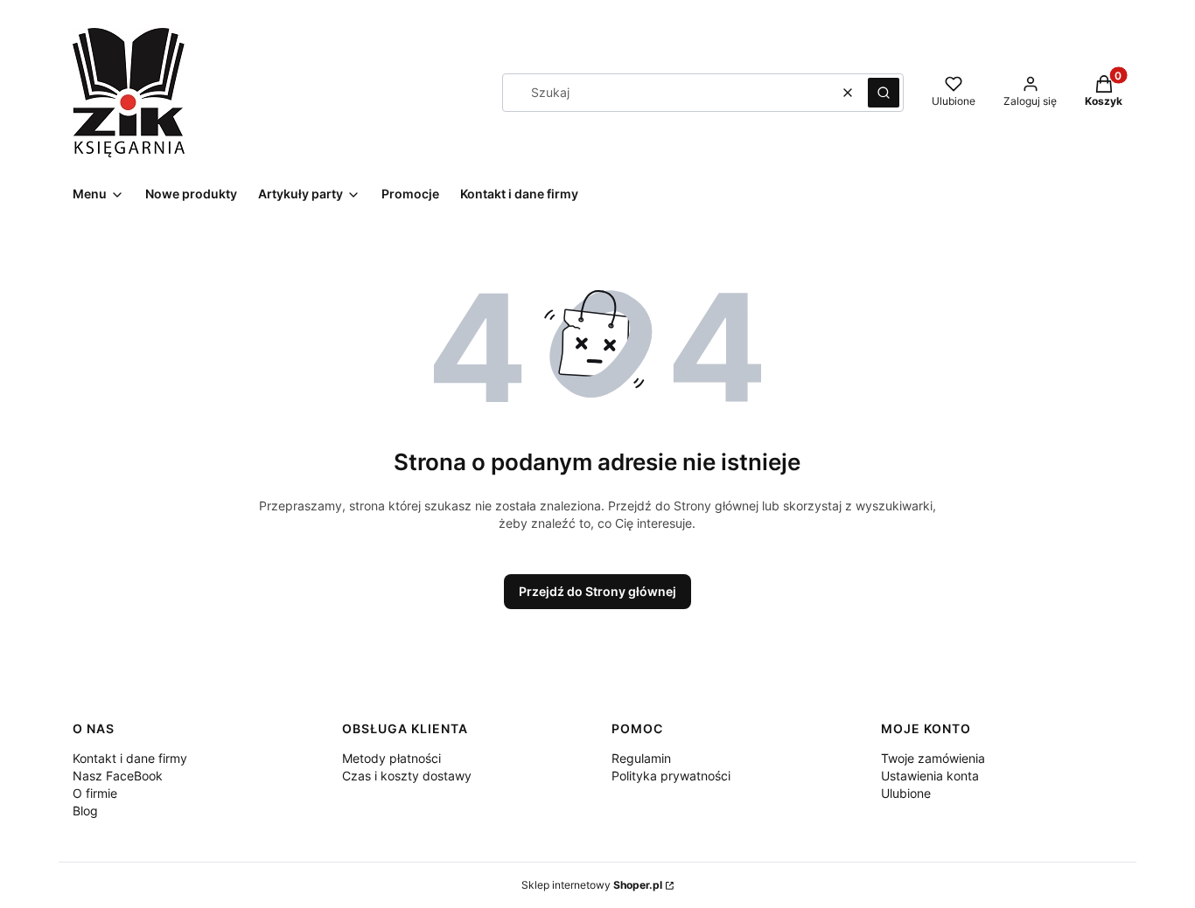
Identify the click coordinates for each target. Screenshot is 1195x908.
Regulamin (641, 758)
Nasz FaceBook (118, 775)
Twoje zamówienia (933, 758)
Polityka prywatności (670, 775)
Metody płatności (391, 758)
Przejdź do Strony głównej (597, 591)
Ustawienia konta (930, 775)
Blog (85, 810)
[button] (883, 92)
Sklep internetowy (591, 884)
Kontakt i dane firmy (130, 758)
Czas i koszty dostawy (407, 775)
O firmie (95, 793)
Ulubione (906, 793)
